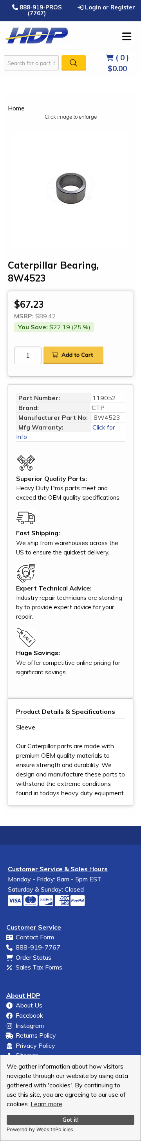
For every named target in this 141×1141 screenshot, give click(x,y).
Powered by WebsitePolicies (40, 1129)
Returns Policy (36, 1035)
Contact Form (35, 937)
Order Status (33, 957)
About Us (29, 1005)
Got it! (70, 1119)
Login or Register (109, 7)
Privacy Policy (35, 1045)
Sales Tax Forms (39, 967)
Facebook (29, 1015)
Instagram (30, 1025)
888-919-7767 (38, 947)
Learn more (46, 1104)
